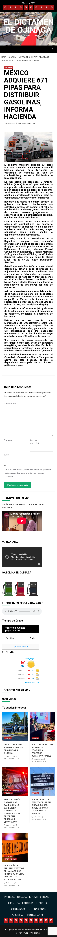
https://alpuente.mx (20, 646)
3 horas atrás (10, 756)
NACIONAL (8, 67)
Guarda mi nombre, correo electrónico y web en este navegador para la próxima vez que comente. (28, 472)
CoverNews (21, 932)
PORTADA (9, 897)
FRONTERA (8, 856)
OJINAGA (35, 738)
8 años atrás (10, 123)
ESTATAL (8, 738)
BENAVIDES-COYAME (40, 897)
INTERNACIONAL (10, 859)
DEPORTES (41, 903)
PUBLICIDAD (18, 915)
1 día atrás (37, 817)
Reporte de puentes (14, 627)
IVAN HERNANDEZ (24, 123)
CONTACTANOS (35, 915)
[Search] (52, 48)
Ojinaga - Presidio (12, 630)
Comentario (10, 403)
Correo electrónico (36, 442)
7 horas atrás (10, 825)
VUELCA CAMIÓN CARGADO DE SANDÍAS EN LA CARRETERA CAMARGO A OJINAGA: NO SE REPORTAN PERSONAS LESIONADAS (12, 810)
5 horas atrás (38, 759)
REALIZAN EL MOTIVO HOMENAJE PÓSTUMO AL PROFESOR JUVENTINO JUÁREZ (42, 750)
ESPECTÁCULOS (17, 909)
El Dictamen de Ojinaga (28, 26)
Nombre (9, 440)
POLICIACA (8, 793)
